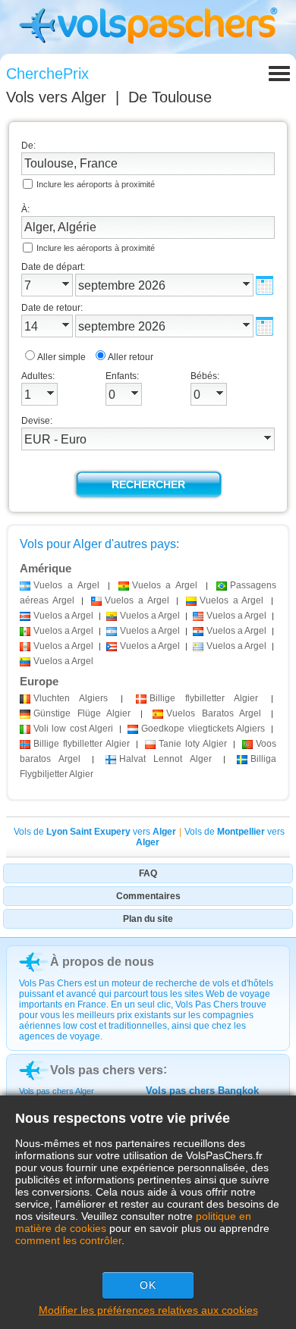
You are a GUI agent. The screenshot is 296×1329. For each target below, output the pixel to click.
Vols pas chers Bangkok (202, 1090)
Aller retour (130, 357)
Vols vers (56, 97)
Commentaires (148, 896)
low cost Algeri (73, 728)
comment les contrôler (68, 1240)
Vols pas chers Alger (56, 1090)
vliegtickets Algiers (203, 728)
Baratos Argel (213, 713)
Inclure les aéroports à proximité (95, 184)
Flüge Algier (82, 713)
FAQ (148, 873)
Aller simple (61, 357)
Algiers (70, 698)
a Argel (66, 585)
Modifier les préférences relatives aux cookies (148, 1310)
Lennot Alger (166, 759)
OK (148, 1285)
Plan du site (148, 919)
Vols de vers (95, 831)
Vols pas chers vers (106, 1070)
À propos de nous (102, 961)
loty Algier (193, 743)
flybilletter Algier (204, 698)
